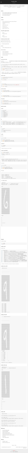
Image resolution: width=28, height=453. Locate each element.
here (10, 62)
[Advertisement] (14, 232)
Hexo (13, 451)
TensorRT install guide (5, 431)
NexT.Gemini (16, 451)
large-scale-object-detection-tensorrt (7, 433)
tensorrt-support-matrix (6, 437)
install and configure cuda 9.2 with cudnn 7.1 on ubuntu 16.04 (21, 447)
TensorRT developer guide (6, 430)
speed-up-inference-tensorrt (6, 432)
